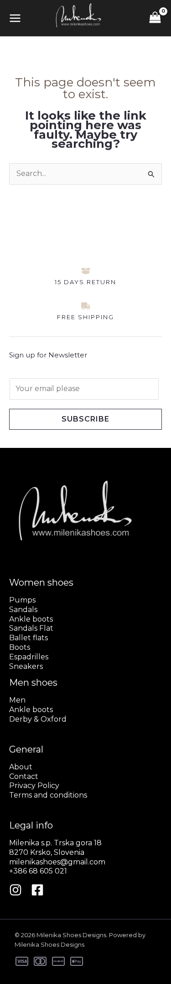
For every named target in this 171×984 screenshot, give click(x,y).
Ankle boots (31, 619)
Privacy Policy (34, 785)
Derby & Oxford (38, 719)
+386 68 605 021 (38, 871)
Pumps (22, 600)
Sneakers (26, 666)
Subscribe (85, 419)
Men (17, 700)
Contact (23, 776)
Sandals (23, 609)
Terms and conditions (48, 795)
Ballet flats (28, 637)
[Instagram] (15, 890)
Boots (19, 647)
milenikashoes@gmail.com (57, 862)
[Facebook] (37, 890)
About (20, 767)
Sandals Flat (31, 628)
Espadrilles (28, 657)
